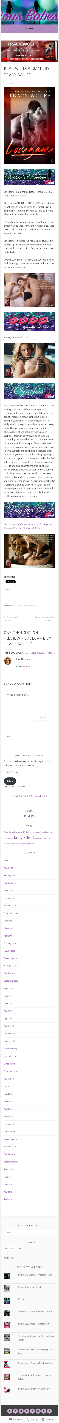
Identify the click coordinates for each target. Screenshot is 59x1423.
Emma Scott (49, 832)
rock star (24, 844)
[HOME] (9, 1411)
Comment (41, 717)
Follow (10, 781)
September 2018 (11, 981)
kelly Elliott (24, 837)
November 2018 (11, 966)
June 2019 (8, 921)
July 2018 (7, 996)
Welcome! (22, 1299)
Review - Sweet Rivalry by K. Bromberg (34, 1389)
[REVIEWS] (21, 1411)
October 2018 (9, 973)
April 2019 (8, 936)
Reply (50, 653)
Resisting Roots (9, 844)
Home (27, 605)
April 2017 (8, 1109)
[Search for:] (29, 737)
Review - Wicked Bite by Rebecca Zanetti (35, 1312)
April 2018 (8, 1019)
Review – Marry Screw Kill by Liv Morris (45, 619)
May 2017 (8, 1101)
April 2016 (8, 1199)
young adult (31, 844)
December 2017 (10, 1049)
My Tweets (8, 1258)
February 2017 (10, 1124)
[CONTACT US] (49, 1411)
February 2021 (10, 875)
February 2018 (10, 1034)
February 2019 (10, 943)
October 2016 (9, 1154)
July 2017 (7, 1086)
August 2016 (9, 1169)
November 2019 (11, 906)
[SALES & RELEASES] (26, 1411)
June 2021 (8, 860)
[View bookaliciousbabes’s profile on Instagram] (32, 816)
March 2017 (9, 1117)
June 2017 (8, 1094)
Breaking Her (18, 832)
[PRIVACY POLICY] (43, 1411)
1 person (27, 666)
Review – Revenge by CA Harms (12, 619)
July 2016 (7, 1177)
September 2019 (11, 913)
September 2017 (11, 1071)
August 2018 (9, 988)
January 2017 (9, 1132)
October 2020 (10, 883)
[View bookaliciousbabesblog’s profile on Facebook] (25, 816)
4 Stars (13, 605)
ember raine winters (38, 832)
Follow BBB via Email (29, 756)
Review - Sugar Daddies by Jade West (33, 1324)
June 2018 (8, 1003)
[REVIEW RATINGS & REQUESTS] (38, 1411)
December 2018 (10, 958)
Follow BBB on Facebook (29, 796)
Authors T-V (21, 605)
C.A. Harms (26, 832)
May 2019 (8, 928)
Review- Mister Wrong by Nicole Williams (35, 1363)
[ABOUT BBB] (15, 1411)
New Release (39, 838)
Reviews (33, 605)
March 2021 (9, 868)
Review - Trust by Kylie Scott (29, 1287)
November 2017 (10, 1056)
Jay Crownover (9, 838)
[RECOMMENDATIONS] (32, 1411)
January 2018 (9, 1041)
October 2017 (9, 1064)
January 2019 (9, 951)
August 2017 (9, 1079)
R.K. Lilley (47, 838)
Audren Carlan (9, 832)
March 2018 (9, 1026)
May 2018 (8, 1011)
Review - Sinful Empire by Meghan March (35, 1275)
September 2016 (11, 1162)
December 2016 (10, 1139)
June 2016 (8, 1184)
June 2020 (8, 891)
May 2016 (8, 1192)
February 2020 (10, 898)
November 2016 (11, 1147)
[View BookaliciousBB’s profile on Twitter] (29, 816)
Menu (31, 28)
